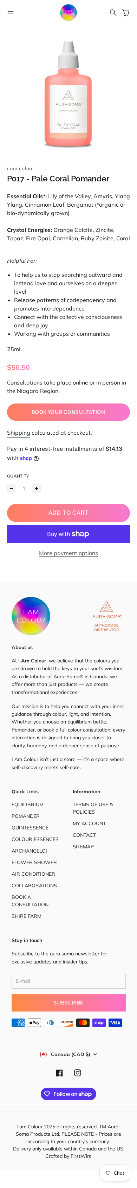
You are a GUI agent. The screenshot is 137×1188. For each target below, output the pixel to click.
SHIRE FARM (26, 916)
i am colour (20, 168)
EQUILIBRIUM (28, 804)
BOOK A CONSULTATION (30, 901)
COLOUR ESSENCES (35, 839)
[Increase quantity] (36, 488)
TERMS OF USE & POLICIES (93, 808)
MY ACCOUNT (89, 823)
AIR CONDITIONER (33, 874)
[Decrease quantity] (11, 488)
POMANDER (26, 816)
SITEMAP (83, 846)
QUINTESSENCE (30, 828)
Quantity (18, 476)
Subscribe (68, 1003)
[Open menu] (10, 12)
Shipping (18, 432)
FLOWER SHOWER (34, 862)
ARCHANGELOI (29, 851)
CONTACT (84, 835)
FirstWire (80, 1156)
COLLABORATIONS (34, 885)
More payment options (68, 552)
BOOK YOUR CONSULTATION (68, 412)
